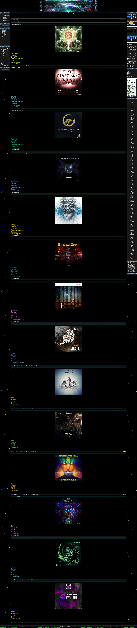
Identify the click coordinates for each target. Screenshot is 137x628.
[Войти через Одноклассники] (132, 19)
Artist (2, 41)
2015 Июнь (131, 150)
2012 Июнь (131, 121)
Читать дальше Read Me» (15, 63)
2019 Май (131, 188)
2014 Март (131, 138)
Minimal (128, 59)
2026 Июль (131, 257)
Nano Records (133, 57)
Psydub (130, 51)
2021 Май (131, 207)
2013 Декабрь (132, 136)
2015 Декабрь (132, 155)
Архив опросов (133, 75)
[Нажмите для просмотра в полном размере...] (68, 51)
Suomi (2, 38)
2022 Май (131, 217)
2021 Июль (131, 209)
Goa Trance (3, 30)
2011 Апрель (131, 110)
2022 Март (131, 215)
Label (2, 39)
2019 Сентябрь (132, 191)
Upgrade (128, 63)
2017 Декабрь (132, 174)
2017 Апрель (131, 168)
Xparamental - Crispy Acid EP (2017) (17, 453)
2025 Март (131, 244)
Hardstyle (128, 58)
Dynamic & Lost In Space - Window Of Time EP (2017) (19, 153)
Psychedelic (130, 46)
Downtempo (131, 48)
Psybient (135, 49)
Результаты (128, 75)
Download (132, 54)
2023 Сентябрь (132, 230)
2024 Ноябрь (131, 241)
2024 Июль (131, 238)
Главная (12, 21)
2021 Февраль (132, 205)
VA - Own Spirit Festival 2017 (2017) (16, 24)
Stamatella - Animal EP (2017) (16, 496)
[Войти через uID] (128, 17)
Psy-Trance (3, 31)
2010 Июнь (131, 102)
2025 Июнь (131, 247)
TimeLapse (133, 66)
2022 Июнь (131, 218)
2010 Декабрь (132, 107)
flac (134, 43)
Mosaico (130, 59)
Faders (131, 66)
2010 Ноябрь (131, 106)
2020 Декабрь (132, 203)
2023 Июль (131, 228)
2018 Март (131, 177)
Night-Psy (3, 32)
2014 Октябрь (132, 144)
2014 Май (131, 140)
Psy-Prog (3, 34)
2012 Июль (131, 122)
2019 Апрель (131, 187)
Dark (135, 48)
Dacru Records (129, 57)
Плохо (129, 73)
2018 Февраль (132, 176)
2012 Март (131, 119)
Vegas (134, 63)
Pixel (127, 64)
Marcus (134, 64)
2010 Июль (131, 103)
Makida (128, 60)
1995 (131, 49)
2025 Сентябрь (132, 249)
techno (132, 44)
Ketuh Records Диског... (4, 65)
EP (133, 43)
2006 (127, 46)
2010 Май (131, 101)
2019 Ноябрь (131, 193)
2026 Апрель (131, 255)
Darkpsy (130, 54)
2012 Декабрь (132, 126)
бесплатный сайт (74, 626)
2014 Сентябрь (132, 143)
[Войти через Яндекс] (133, 17)
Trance (135, 54)
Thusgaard (132, 65)
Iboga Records (129, 55)
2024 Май (131, 236)
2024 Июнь (131, 237)
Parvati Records (129, 56)
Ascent (128, 61)
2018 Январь (131, 175)
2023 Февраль (132, 224)
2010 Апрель (131, 100)
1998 (130, 49)
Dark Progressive (134, 55)
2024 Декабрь (132, 242)
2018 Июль (131, 180)
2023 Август (131, 229)
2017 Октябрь (132, 173)
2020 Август (131, 200)
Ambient (3, 36)
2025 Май (131, 246)
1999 (135, 46)
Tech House (133, 58)
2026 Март (131, 254)
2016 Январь (131, 156)
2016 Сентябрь (132, 162)
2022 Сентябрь (132, 220)
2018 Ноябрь (131, 183)
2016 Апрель (131, 158)
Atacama (128, 65)
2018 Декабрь (132, 184)
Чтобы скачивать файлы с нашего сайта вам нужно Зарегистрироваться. (68, 13)
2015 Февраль (132, 147)
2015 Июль (131, 151)
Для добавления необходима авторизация (132, 96)
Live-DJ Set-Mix (4, 43)
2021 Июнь (131, 208)
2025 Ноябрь (131, 251)
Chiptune (3, 33)
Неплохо (129, 72)
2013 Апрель (131, 129)
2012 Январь (131, 117)
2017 (14, 21)
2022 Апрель (131, 216)
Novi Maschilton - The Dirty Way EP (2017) (17, 67)
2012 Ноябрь (131, 125)
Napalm (27, 65)
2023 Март (131, 225)
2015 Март (131, 148)
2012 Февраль (132, 118)
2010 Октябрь (132, 105)
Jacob (132, 61)
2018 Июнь (131, 179)
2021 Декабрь (132, 213)
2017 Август (131, 171)
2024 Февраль (132, 234)
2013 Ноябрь (131, 135)
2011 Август (131, 113)
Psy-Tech (3, 35)
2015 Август (131, 152)
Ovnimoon (133, 59)
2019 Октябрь (132, 192)
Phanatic (131, 64)
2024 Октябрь (132, 240)
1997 (133, 46)
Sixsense (135, 61)
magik (129, 64)
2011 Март (131, 109)
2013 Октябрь (132, 134)
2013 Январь (131, 127)
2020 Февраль (132, 195)
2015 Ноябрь (131, 154)
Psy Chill (134, 53)
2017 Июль (131, 170)
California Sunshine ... (4, 48)
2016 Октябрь (132, 163)
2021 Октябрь (132, 211)
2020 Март (131, 196)
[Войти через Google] (135, 17)
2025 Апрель (131, 245)
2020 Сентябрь (132, 201)
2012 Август (131, 123)
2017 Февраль (132, 166)
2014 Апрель (131, 139)
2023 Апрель (131, 226)
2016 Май (131, 159)
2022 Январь (131, 214)
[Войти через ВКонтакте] (130, 17)
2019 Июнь (131, 189)
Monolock (130, 61)
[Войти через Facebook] (131, 17)
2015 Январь (131, 146)
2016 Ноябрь (131, 164)
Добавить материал (123, 19)
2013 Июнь (131, 131)
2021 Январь (131, 204)
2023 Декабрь (132, 232)
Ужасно (129, 74)
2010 (128, 49)
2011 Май (131, 111)
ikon (127, 62)
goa (132, 46)
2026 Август (131, 258)
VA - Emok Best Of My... (4, 54)
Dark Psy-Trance (4, 29)
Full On (2, 37)
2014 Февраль (132, 137)
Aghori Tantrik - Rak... (4, 50)
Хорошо (129, 71)
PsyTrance (130, 43)
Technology (128, 66)
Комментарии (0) (35, 65)
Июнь (16, 21)
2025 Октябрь (132, 250)
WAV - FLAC (3, 42)
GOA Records (133, 56)
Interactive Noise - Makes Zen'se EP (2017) (17, 110)
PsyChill (134, 48)
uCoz (78, 626)
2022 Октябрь (132, 221)
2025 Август (131, 248)
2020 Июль (131, 199)
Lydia (130, 65)
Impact (130, 60)
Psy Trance (131, 52)
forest (128, 43)
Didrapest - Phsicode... (4, 61)
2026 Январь (131, 252)
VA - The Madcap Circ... (4, 63)
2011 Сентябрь (132, 114)
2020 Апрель (131, 197)
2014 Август (131, 142)
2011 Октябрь (132, 115)
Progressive (130, 47)
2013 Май (131, 130)
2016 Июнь (131, 160)
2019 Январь (131, 185)
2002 (127, 44)
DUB (132, 43)
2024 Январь (131, 233)
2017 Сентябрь (132, 172)
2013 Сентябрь (132, 133)
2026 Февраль (132, 253)
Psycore (128, 51)
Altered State (131, 63)
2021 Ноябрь (131, 212)
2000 (133, 49)
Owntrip (133, 62)
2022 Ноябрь (131, 222)
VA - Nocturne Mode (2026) (131, 266)
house (130, 58)
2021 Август (131, 210)
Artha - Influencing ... (3, 52)
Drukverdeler (133, 60)
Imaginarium (130, 62)
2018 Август (131, 181)
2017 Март (131, 167)
